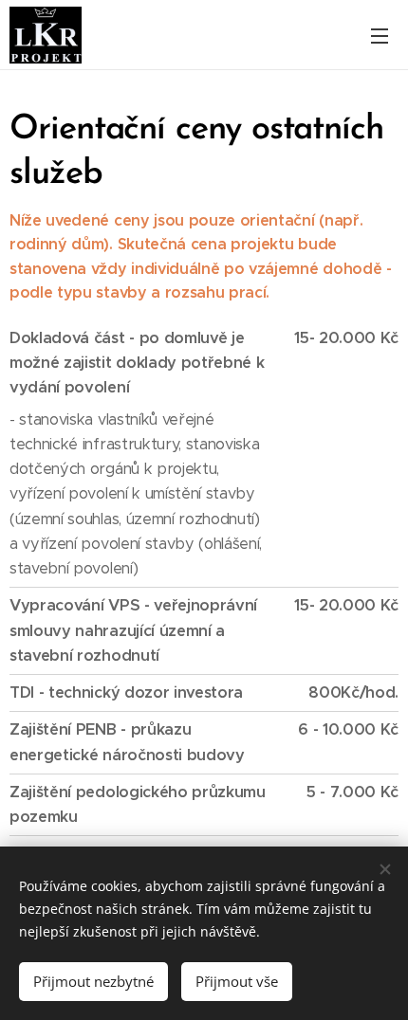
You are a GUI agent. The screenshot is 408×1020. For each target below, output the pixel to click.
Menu (380, 35)
